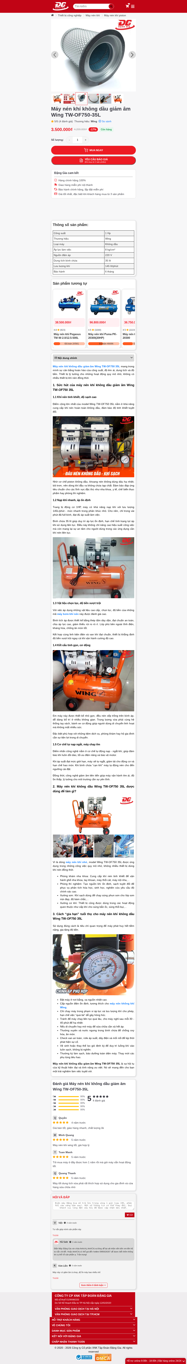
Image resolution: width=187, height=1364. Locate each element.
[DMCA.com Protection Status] (103, 1358)
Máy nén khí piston (115, 15)
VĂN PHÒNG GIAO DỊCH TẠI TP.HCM (77, 1314)
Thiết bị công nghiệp (69, 15)
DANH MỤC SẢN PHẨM (66, 1330)
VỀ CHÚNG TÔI (61, 1325)
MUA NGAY (96, 150)
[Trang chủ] (52, 15)
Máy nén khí (93, 15)
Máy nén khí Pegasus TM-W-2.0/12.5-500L (67, 336)
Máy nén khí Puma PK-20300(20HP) (102, 336)
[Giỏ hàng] (127, 6)
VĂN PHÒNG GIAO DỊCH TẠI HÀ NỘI (77, 1308)
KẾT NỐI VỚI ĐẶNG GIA (66, 1336)
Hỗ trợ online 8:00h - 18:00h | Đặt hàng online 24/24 (154, 1360)
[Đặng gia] (61, 6)
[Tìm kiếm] (111, 6)
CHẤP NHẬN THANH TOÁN (68, 1341)
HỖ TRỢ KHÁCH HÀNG (66, 1319)
